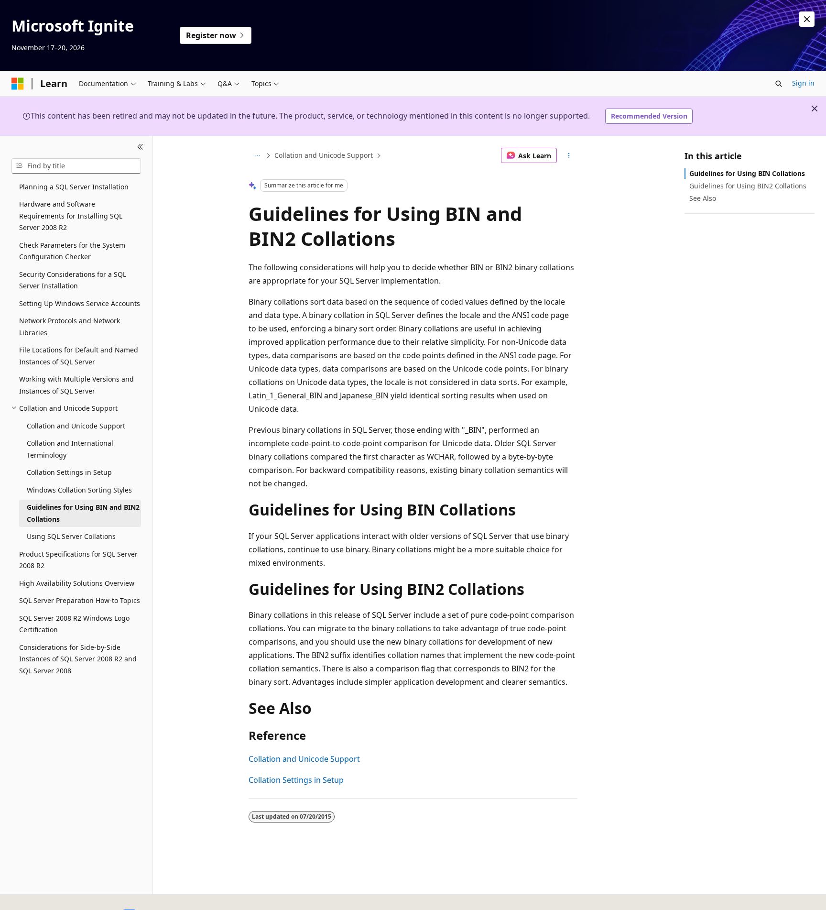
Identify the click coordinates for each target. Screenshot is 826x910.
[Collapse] (140, 147)
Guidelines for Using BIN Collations (747, 173)
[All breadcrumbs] (257, 155)
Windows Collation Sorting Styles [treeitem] (79, 489)
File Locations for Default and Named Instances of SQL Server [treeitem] (78, 355)
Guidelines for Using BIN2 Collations (747, 185)
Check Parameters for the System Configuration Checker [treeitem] (72, 251)
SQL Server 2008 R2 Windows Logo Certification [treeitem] (74, 624)
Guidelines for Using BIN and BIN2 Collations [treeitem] (83, 513)
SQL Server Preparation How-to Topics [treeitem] (79, 600)
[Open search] (778, 83)
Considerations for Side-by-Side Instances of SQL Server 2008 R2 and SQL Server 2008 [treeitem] (78, 659)
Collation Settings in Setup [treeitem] (69, 472)
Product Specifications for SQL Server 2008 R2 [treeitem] (78, 559)
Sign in (803, 83)
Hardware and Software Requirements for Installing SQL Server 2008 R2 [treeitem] (70, 215)
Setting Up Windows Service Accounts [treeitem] (79, 303)
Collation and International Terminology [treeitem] (70, 449)
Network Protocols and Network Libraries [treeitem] (69, 326)
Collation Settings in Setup (296, 780)
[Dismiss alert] (807, 19)
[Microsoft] (17, 83)
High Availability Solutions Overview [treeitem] (76, 583)
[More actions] (569, 155)
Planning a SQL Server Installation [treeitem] (74, 186)
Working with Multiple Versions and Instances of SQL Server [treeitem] (76, 384)
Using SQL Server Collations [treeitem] (71, 536)
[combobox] (76, 166)
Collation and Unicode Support (323, 155)
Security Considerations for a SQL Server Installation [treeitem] (72, 280)
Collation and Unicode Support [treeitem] (76, 425)
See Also (702, 198)
